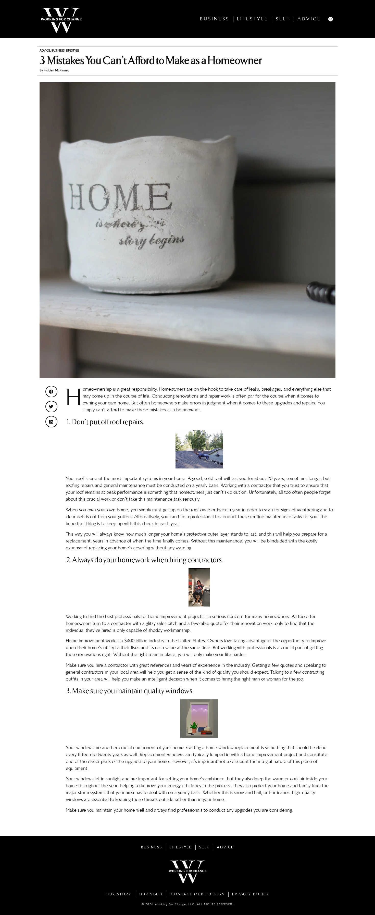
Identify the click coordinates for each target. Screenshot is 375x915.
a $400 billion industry (142, 641)
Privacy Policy (250, 894)
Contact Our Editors (198, 894)
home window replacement (233, 747)
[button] (51, 391)
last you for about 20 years (257, 478)
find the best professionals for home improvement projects (145, 616)
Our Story (118, 894)
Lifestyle (252, 19)
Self (283, 19)
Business (215, 19)
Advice (309, 19)
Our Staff (151, 894)
